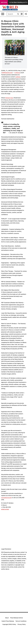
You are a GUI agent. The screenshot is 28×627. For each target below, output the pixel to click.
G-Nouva (17, 72)
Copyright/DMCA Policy (9, 624)
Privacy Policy (22, 624)
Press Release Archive (16, 618)
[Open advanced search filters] (21, 14)
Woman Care (9, 98)
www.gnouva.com (6, 497)
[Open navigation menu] (2, 13)
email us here (5, 509)
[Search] (18, 14)
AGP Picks (4, 2)
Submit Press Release (8, 621)
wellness (18, 77)
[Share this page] (26, 13)
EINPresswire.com (7, 72)
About (7, 618)
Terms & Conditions (20, 621)
